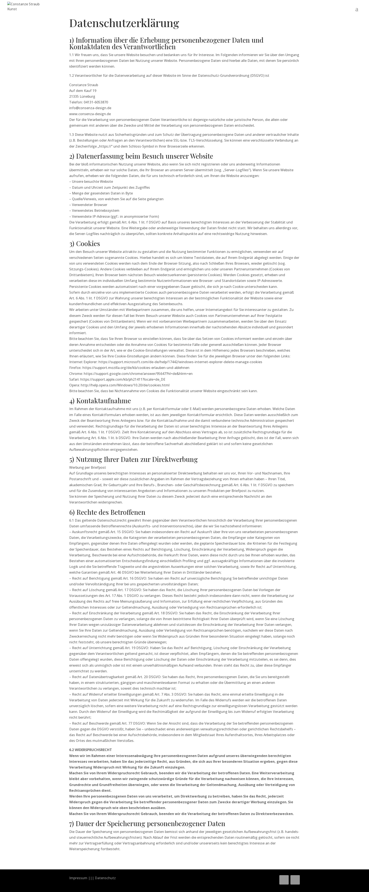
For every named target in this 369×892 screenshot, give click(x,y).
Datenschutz (105, 878)
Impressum (78, 878)
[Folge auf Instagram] (295, 880)
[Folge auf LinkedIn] (284, 880)
